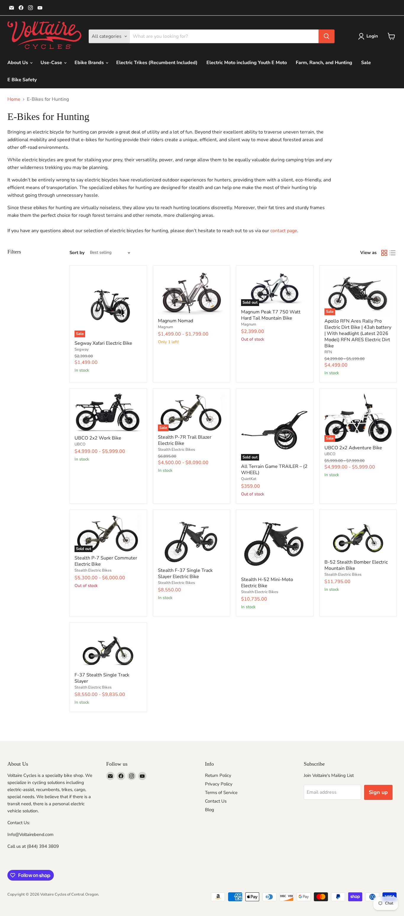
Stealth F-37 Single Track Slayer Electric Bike (185, 573)
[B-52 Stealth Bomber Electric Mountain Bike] (358, 535)
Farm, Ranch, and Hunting (324, 62)
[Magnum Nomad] (191, 292)
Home (13, 99)
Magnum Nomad (175, 321)
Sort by (77, 252)
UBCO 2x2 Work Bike (98, 438)
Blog (209, 810)
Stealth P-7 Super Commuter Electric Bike (106, 561)
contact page (283, 230)
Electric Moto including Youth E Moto (246, 62)
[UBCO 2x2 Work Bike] (108, 412)
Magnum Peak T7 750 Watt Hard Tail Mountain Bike (270, 315)
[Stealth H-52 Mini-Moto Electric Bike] (274, 544)
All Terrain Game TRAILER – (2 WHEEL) (274, 469)
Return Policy (218, 775)
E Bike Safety (22, 80)
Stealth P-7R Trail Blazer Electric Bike (184, 440)
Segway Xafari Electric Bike (103, 343)
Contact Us (216, 801)
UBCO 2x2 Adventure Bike (353, 448)
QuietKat (248, 478)
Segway (82, 349)
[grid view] (384, 253)
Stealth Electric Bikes (176, 449)
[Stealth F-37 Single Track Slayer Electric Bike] (191, 539)
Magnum (165, 327)
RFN (328, 352)
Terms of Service (221, 792)
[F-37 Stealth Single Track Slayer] (108, 648)
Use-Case (52, 62)
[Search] (326, 36)
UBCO (80, 444)
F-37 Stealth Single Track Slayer (102, 678)
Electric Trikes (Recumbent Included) (157, 62)
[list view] (392, 253)
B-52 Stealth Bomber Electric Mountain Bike (356, 565)
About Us (18, 62)
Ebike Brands (90, 62)
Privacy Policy (218, 784)
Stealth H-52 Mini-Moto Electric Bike (267, 582)
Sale (366, 62)
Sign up (378, 792)
